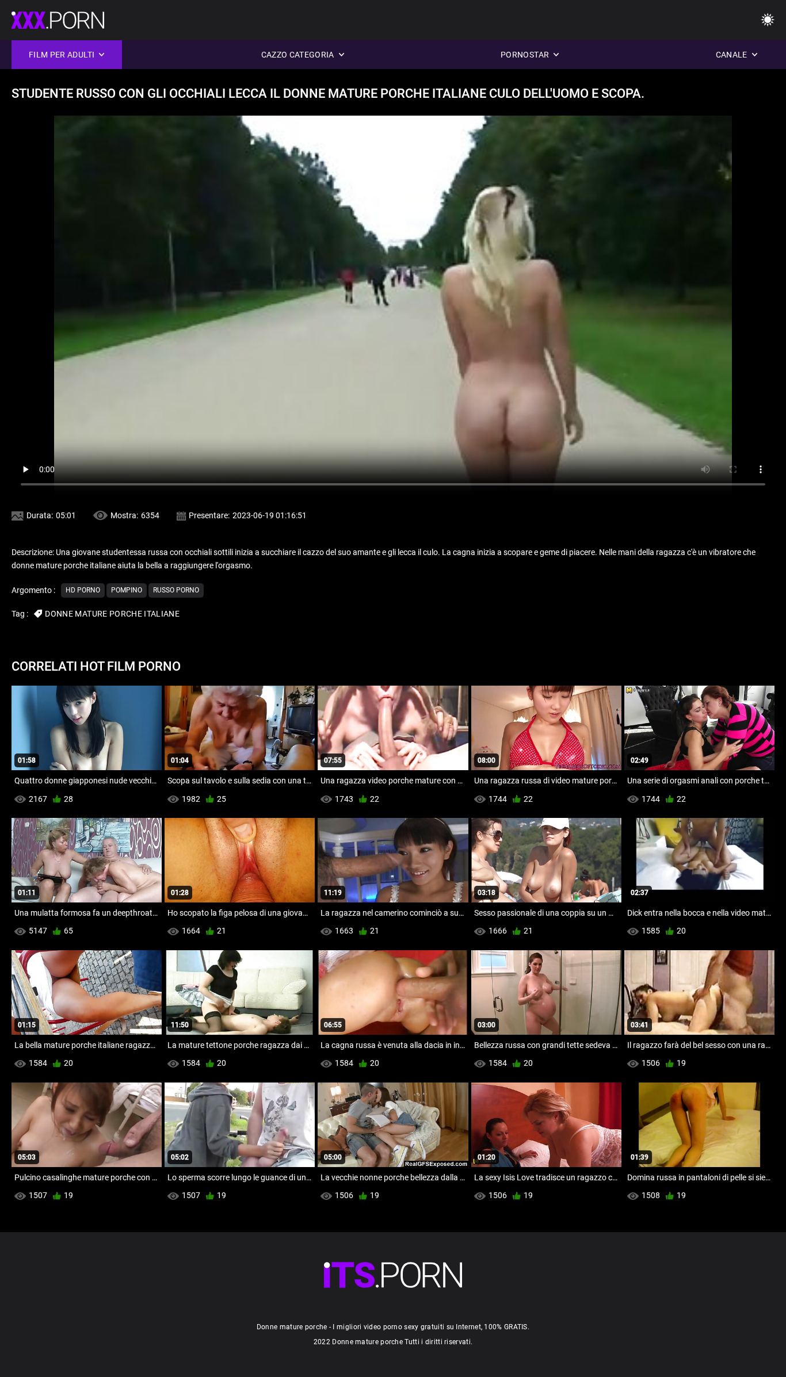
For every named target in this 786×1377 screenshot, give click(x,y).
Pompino (126, 590)
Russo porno (176, 590)
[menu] (767, 20)
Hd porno (83, 590)
